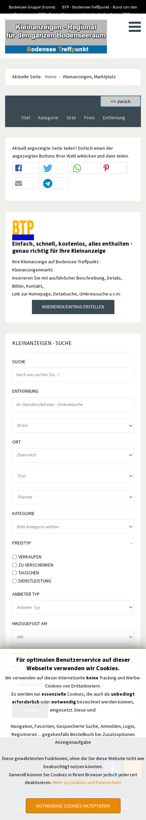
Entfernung (114, 118)
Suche (18, 361)
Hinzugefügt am (29, 623)
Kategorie (48, 118)
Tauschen (28, 573)
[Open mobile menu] (135, 27)
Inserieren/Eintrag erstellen (73, 307)
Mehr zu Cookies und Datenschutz (87, 782)
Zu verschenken (35, 564)
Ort (16, 442)
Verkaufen (29, 557)
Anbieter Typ (26, 594)
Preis (90, 118)
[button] (26, 168)
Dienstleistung (34, 581)
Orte (72, 118)
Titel (26, 118)
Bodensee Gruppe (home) (32, 6)
